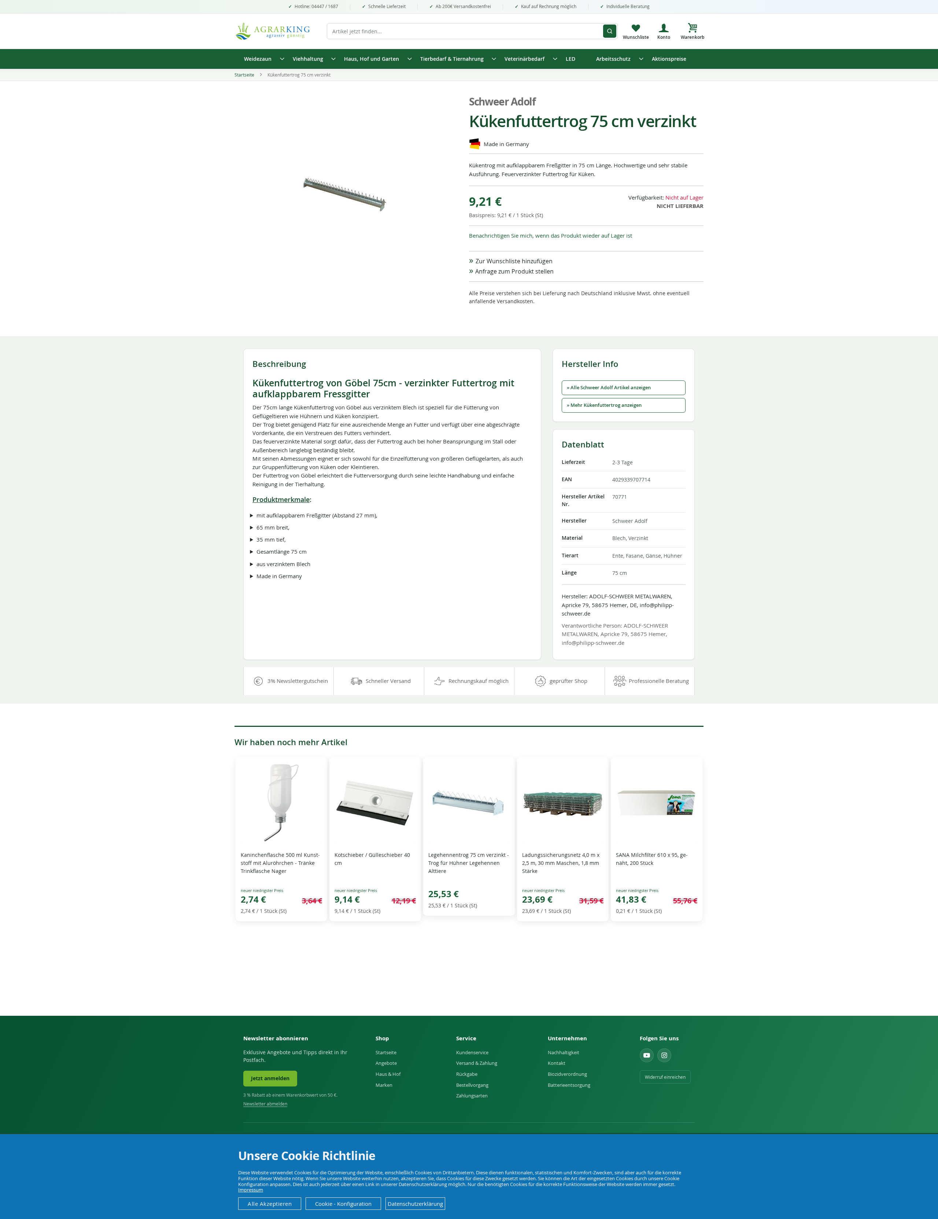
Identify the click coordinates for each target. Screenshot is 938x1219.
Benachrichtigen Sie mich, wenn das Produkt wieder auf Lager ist (550, 235)
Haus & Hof (388, 1074)
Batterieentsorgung (569, 1085)
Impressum (250, 1189)
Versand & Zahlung (476, 1063)
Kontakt (556, 1063)
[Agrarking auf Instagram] (664, 1055)
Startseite (244, 75)
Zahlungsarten (472, 1095)
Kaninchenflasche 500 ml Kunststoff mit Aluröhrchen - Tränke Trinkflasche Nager (280, 862)
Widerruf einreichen (665, 1077)
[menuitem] (261, 59)
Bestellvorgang (472, 1085)
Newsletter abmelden (265, 1104)
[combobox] (472, 31)
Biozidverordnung (567, 1074)
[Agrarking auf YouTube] (647, 1055)
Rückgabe (466, 1074)
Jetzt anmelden (270, 1078)
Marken (384, 1085)
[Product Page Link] (281, 841)
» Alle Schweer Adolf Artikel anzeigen (609, 387)
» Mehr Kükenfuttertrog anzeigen (604, 405)
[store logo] (276, 31)
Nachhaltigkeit (563, 1052)
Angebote (386, 1063)
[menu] (469, 59)
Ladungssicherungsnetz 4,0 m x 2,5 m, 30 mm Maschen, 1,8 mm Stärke (560, 862)
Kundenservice (472, 1052)
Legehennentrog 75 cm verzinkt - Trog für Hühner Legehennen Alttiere (468, 862)
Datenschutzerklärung (415, 1203)
